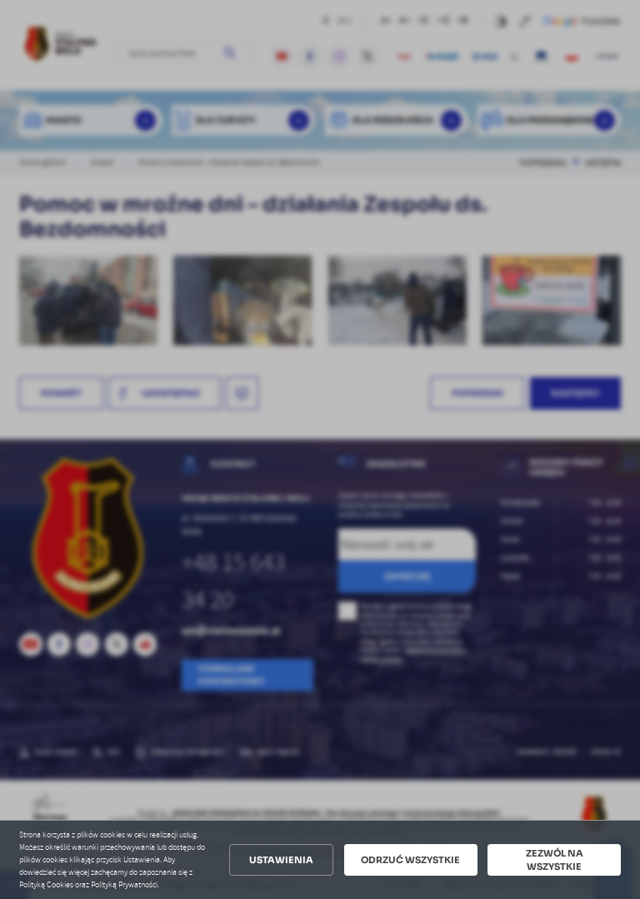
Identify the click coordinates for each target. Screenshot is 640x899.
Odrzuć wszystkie (410, 860)
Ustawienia (281, 860)
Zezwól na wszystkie (554, 860)
